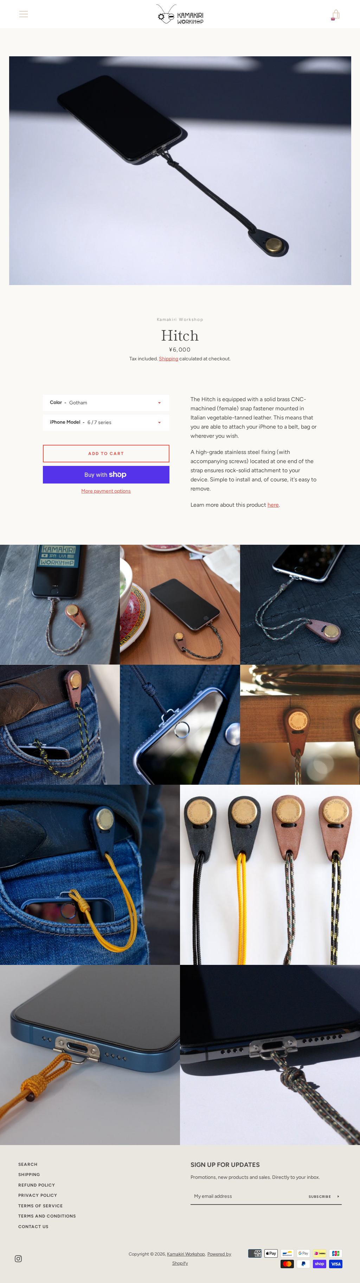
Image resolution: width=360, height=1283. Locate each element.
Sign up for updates (225, 1165)
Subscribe (321, 1196)
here (273, 504)
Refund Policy (36, 1185)
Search (28, 1164)
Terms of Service (40, 1205)
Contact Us (33, 1226)
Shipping (168, 359)
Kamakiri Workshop (186, 1254)
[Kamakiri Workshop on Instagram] (18, 1258)
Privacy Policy (37, 1195)
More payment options (106, 491)
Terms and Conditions (47, 1216)
